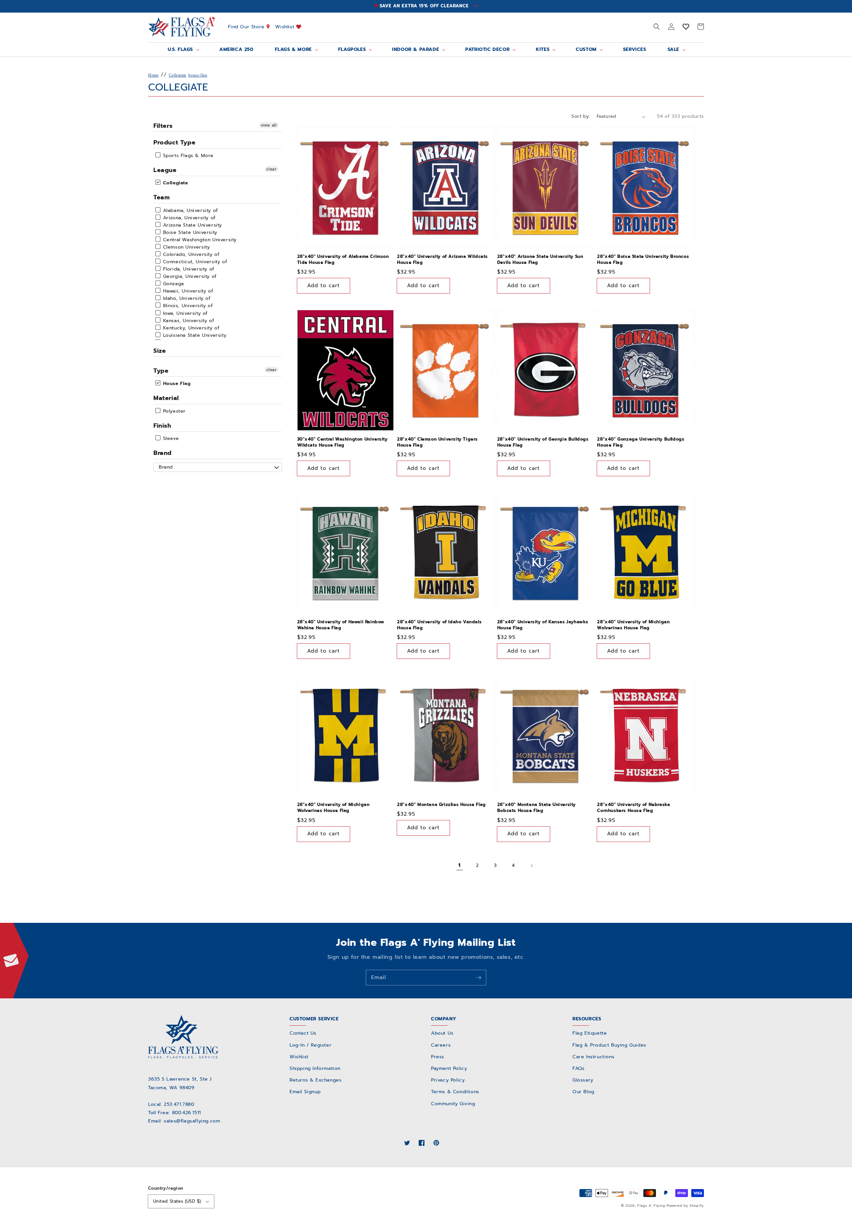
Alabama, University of (189, 210)
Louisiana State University (193, 335)
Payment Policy (449, 1068)
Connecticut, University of (194, 261)
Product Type (174, 142)
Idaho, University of (186, 298)
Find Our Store (247, 26)
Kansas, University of (187, 320)
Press (437, 1056)
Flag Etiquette (589, 1033)
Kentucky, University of (190, 327)
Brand (162, 453)
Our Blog (583, 1091)
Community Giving (453, 1103)
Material (166, 398)
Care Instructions (593, 1056)
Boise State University (189, 232)
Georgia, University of (189, 276)
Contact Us (303, 1033)
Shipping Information (315, 1068)
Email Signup (305, 1091)
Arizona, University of (188, 217)
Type (160, 370)
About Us (442, 1033)
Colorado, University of (190, 254)
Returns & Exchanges (315, 1080)
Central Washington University (199, 239)
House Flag (176, 383)
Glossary (582, 1080)
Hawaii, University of (187, 291)
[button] (656, 26)
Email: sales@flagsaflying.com (184, 1121)
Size (159, 350)
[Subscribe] (478, 977)
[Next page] (531, 865)
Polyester (173, 411)
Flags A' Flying (651, 1205)
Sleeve (170, 438)
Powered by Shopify (685, 1205)
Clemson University (185, 247)
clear (271, 169)
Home (153, 75)
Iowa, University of (184, 313)
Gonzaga (172, 283)
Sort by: (580, 116)
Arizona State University (191, 225)
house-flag (197, 75)
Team (161, 197)
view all (269, 125)
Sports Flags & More (187, 155)
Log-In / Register (310, 1045)
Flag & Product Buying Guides (609, 1045)
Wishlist (285, 26)
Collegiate (177, 75)
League (165, 170)
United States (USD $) (177, 1201)
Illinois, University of (187, 306)
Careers (441, 1045)
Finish (162, 425)
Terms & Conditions (455, 1091)
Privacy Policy (448, 1080)
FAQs (578, 1068)
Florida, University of (187, 269)
